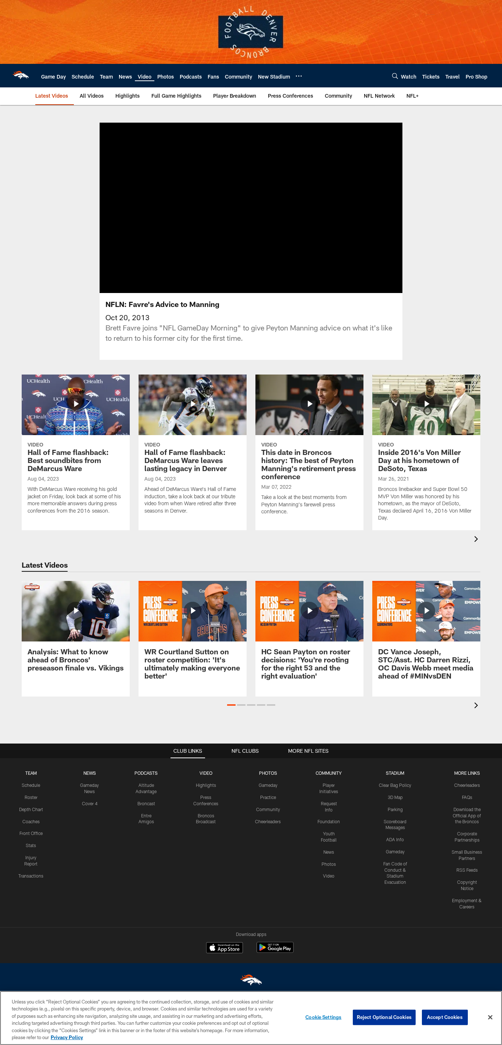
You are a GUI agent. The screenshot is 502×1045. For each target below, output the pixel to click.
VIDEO (206, 772)
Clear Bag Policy (395, 785)
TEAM (31, 772)
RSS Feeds (467, 869)
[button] (231, 705)
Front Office (31, 833)
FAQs (467, 797)
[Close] (490, 1017)
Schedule (31, 785)
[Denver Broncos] (251, 981)
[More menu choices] (299, 76)
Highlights (206, 785)
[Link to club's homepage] (20, 75)
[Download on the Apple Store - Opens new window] (224, 948)
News (328, 851)
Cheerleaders (268, 821)
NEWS (89, 772)
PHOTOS (268, 772)
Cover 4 (89, 803)
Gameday (268, 785)
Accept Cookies (445, 1017)
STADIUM (395, 772)
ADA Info (395, 839)
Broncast (146, 803)
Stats (31, 845)
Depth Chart (31, 809)
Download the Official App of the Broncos (467, 815)
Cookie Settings (323, 1017)
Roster (31, 797)
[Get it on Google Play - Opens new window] (275, 951)
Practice (268, 797)
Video (328, 875)
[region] (251, 1018)
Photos (329, 864)
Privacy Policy (67, 1037)
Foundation (329, 821)
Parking (395, 809)
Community (268, 809)
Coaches (31, 821)
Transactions (30, 875)
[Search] (395, 76)
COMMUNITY (329, 772)
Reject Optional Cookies (384, 1017)
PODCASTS (146, 772)
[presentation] (477, 540)
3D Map (395, 797)
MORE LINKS (467, 772)
